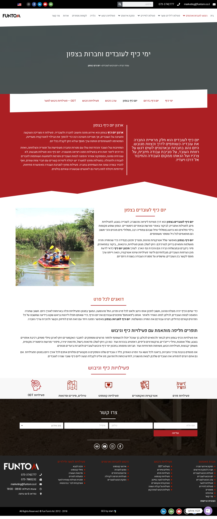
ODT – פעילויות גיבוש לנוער (60, 101)
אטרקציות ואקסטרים (145, 396)
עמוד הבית (124, 65)
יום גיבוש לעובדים (110, 65)
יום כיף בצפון (130, 101)
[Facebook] (120, 446)
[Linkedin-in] (39, 4)
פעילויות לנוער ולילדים (71, 462)
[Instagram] (28, 4)
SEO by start (107, 511)
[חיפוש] (119, 4)
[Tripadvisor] (51, 4)
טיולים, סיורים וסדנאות (72, 396)
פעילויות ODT (36, 395)
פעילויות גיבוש (90, 101)
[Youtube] (45, 4)
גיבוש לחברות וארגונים (115, 462)
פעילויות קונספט (108, 396)
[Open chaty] (208, 510)
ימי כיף (169, 101)
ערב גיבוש (110, 101)
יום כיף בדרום (151, 101)
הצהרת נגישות (207, 501)
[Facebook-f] (34, 4)
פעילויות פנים (181, 396)
